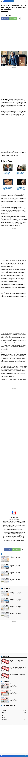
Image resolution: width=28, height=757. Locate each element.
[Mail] (14, 543)
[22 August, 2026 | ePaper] (5, 566)
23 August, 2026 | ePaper (15, 557)
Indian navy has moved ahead (16, 660)
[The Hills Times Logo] (8, 1)
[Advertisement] (14, 36)
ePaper (11, 556)
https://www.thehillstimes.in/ (14, 519)
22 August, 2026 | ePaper (15, 565)
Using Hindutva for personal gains (18, 667)
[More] (19, 18)
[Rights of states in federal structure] (5, 676)
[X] (15, 543)
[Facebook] (12, 543)
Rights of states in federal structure (18, 674)
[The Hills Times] (2, 15)
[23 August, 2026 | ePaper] (5, 559)
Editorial (5, 656)
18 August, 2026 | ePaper (15, 579)
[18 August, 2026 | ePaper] (5, 581)
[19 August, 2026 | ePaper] (5, 573)
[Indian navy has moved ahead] (5, 661)
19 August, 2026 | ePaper (15, 572)
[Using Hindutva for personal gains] (5, 669)
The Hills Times (8, 15)
